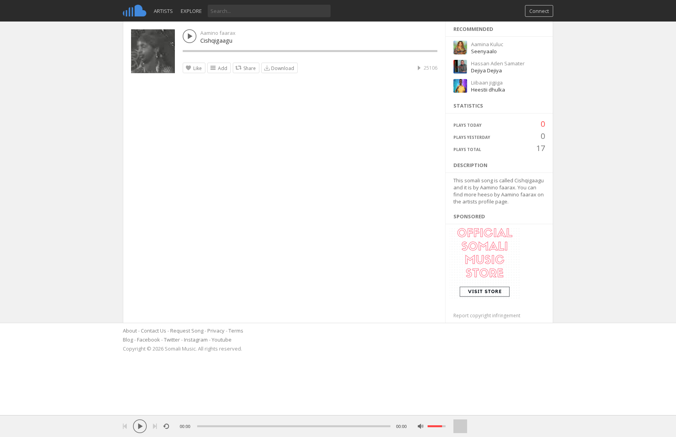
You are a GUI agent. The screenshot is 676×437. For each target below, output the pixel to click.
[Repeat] (166, 426)
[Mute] (421, 426)
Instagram (196, 339)
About (130, 330)
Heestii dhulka (488, 89)
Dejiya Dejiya (486, 70)
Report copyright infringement (486, 315)
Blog (128, 339)
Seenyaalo (484, 51)
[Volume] (437, 426)
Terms (235, 330)
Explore (191, 10)
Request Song (186, 330)
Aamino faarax (218, 32)
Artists (163, 10)
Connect (539, 10)
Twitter (172, 339)
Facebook (148, 339)
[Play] (140, 426)
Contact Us (153, 330)
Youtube (222, 339)
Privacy (216, 330)
